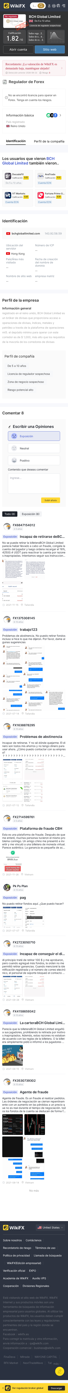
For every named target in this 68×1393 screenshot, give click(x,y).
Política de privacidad (16, 1255)
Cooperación (11, 1285)
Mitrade (25, 1356)
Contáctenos (33, 1240)
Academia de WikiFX (15, 1278)
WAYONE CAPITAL (46, 1356)
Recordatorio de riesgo (17, 1247)
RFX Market (11, 1362)
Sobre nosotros (12, 1240)
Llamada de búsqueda (48, 1255)
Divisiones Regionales (36, 1285)
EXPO (32, 1270)
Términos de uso (45, 1247)
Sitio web (49, 49)
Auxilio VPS (39, 1278)
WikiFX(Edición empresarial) (24, 1263)
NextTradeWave (33, 1362)
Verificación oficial (14, 1270)
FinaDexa (9, 1356)
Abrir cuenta (18, 49)
